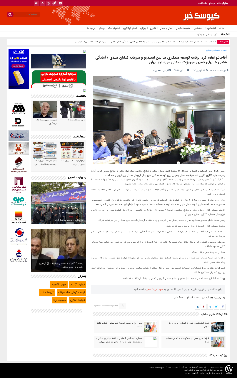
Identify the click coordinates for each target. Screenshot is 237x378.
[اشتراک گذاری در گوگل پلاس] (204, 307)
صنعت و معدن (209, 41)
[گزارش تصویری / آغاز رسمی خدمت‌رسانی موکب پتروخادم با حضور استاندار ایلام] (58, 203)
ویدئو (212, 3)
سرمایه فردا (60, 300)
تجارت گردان (78, 284)
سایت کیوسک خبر (155, 289)
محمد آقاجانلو (193, 297)
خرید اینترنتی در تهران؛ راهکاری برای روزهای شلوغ (194, 34)
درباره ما (91, 28)
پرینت (155, 70)
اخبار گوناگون (130, 28)
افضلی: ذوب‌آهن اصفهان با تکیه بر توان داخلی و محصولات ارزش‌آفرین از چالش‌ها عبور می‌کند (119, 340)
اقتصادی (211, 28)
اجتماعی (198, 28)
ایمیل (165, 70)
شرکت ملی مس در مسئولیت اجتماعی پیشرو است (187, 340)
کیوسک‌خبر (179, 297)
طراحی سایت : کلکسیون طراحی (198, 373)
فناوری (152, 28)
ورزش (143, 28)
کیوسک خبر (47, 292)
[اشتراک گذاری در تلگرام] (210, 307)
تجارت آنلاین (77, 300)
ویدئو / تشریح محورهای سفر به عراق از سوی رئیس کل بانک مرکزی (61, 265)
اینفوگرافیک (222, 3)
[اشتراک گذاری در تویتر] (216, 307)
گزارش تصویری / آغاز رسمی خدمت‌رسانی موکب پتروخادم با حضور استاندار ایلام (59, 216)
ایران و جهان (166, 28)
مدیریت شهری (183, 28)
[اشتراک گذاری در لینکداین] (197, 307)
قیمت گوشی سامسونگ (71, 292)
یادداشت (202, 3)
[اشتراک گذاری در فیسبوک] (222, 307)
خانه (221, 28)
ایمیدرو (205, 297)
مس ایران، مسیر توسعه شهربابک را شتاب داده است (119, 325)
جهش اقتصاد (58, 284)
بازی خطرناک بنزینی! (76, 120)
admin (213, 70)
